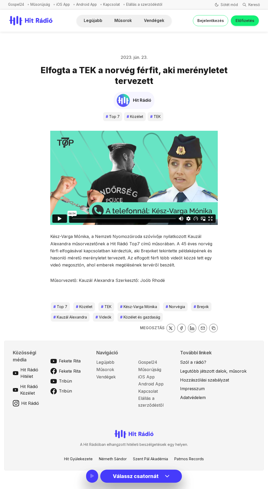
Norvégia (175, 306)
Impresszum (192, 388)
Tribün (65, 381)
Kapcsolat (111, 4)
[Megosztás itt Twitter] (170, 328)
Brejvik (201, 306)
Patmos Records (189, 459)
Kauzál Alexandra (70, 317)
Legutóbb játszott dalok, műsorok (213, 371)
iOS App (63, 4)
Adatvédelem (193, 397)
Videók (103, 317)
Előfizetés (245, 20)
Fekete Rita (70, 360)
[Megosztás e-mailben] (202, 328)
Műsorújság (40, 4)
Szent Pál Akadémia (150, 459)
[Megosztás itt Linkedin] (192, 328)
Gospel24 (16, 4)
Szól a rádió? (193, 362)
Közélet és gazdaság (140, 317)
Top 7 (113, 116)
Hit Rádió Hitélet (29, 373)
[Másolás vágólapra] (213, 328)
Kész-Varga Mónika (138, 306)
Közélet (135, 116)
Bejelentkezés (210, 20)
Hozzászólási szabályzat (204, 380)
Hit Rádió (30, 403)
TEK (155, 116)
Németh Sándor (113, 459)
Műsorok (123, 20)
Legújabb (93, 20)
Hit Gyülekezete (78, 459)
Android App (86, 4)
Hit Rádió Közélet (29, 390)
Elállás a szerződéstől (144, 4)
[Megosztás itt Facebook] (181, 328)
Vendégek (154, 20)
